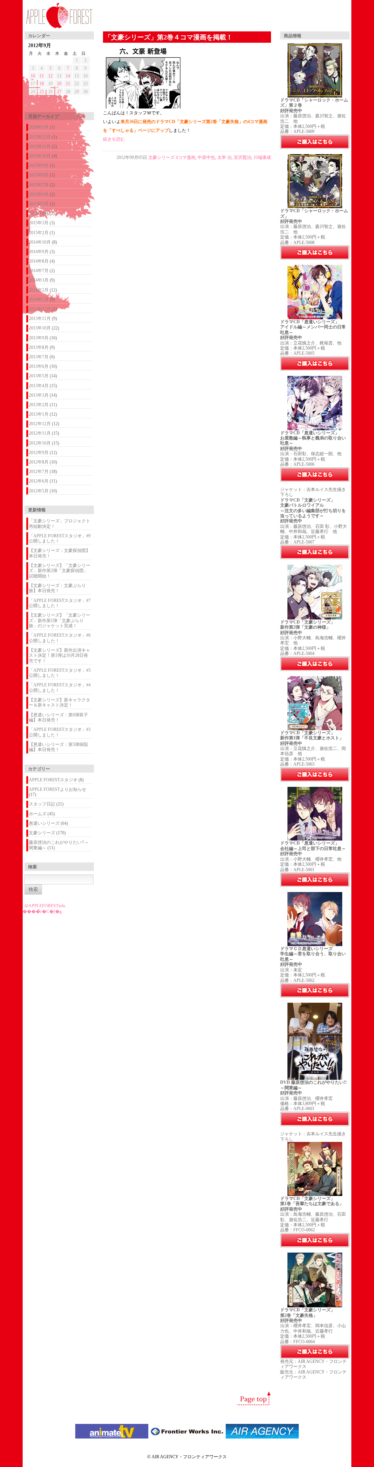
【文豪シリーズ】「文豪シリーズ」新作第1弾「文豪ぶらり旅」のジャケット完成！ (59, 620)
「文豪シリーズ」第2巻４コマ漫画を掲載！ (168, 37)
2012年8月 (39, 462)
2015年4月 (39, 213)
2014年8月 (39, 261)
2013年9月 (39, 337)
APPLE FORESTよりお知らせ (57, 789)
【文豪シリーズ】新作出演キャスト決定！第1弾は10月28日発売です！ (59, 655)
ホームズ (37, 813)
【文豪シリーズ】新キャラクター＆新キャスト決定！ (59, 702)
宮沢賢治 (242, 157)
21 (68, 83)
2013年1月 (39, 414)
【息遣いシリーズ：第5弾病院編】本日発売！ (58, 747)
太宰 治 (224, 157)
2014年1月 (39, 299)
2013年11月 (40, 318)
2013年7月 (39, 356)
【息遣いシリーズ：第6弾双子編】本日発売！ (58, 717)
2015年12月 (40, 137)
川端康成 (262, 157)
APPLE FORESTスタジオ (53, 779)
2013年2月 (39, 404)
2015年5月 (39, 203)
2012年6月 (39, 481)
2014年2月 (39, 290)
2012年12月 (40, 423)
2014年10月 (40, 242)
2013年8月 (39, 347)
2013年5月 (39, 375)
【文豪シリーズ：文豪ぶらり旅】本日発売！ (57, 588)
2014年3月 (39, 280)
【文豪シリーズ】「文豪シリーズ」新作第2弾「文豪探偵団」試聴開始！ (59, 571)
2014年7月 (39, 270)
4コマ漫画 (185, 157)
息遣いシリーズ (44, 823)
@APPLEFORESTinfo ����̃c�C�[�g (44, 908)
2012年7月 (39, 471)
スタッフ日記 (42, 804)
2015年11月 (40, 146)
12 (50, 76)
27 (59, 91)
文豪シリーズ (42, 832)
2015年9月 (39, 165)
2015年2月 (39, 232)
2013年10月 (40, 328)
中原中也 (206, 157)
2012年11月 (40, 433)
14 (68, 76)
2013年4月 (39, 385)
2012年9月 (39, 452)
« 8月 (29, 98)
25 (41, 91)
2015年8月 (39, 175)
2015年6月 (39, 194)
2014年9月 (39, 251)
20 (59, 83)
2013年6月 (39, 366)
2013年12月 (40, 309)
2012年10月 (40, 443)
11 (41, 76)
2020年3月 (39, 127)
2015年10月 (40, 156)
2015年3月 (39, 222)
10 (33, 76)
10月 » (44, 98)
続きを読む (114, 139)
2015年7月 (39, 184)
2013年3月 (39, 395)
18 (41, 83)
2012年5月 (39, 491)
